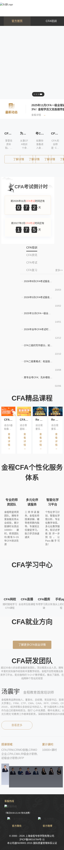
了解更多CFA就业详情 (32, 644)
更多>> (59, 270)
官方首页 (17, 21)
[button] (7, 634)
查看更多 (16, 725)
